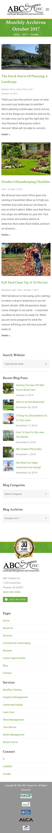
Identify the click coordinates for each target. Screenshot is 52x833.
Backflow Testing (12, 689)
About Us (8, 628)
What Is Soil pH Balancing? (30, 401)
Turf (30, 89)
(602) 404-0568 (12, 592)
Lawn (18, 89)
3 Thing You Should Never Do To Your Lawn (31, 418)
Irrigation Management (15, 697)
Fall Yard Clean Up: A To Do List (24, 282)
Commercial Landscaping (17, 643)
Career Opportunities (14, 658)
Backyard (5, 290)
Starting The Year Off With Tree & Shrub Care (30, 387)
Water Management (13, 734)
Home (6, 620)
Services (7, 635)
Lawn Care (8, 712)
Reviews (7, 650)
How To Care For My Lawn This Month (30, 434)
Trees (25, 89)
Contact (7, 673)
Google (7, 773)
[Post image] (8, 388)
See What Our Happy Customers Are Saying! (28, 465)
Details (4, 134)
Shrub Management (13, 719)
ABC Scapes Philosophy (28, 449)
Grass (12, 89)
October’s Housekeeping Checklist (25, 181)
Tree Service (9, 727)
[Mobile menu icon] (47, 9)
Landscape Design (13, 704)
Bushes (5, 89)
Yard (3, 189)
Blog (5, 665)
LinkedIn (7, 766)
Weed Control (10, 742)
